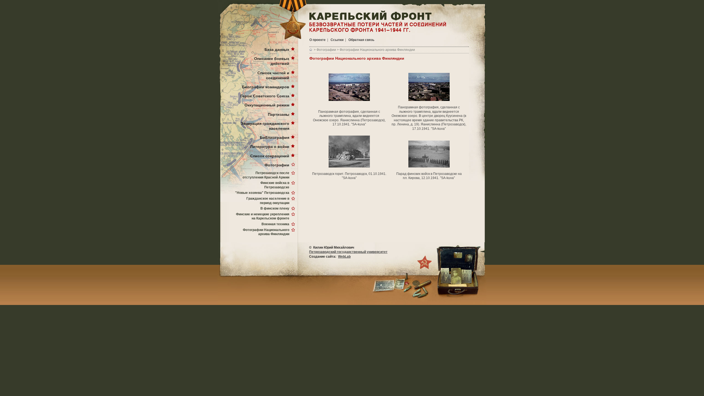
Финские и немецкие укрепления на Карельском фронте (262, 216)
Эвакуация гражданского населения (265, 126)
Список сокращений (269, 156)
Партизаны (278, 114)
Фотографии (277, 165)
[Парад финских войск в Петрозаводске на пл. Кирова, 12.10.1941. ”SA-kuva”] (429, 154)
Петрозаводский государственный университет (348, 252)
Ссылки (337, 40)
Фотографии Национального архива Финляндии (266, 232)
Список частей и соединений (273, 75)
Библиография (274, 137)
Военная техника (275, 224)
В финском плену (274, 208)
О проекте (317, 40)
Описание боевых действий (271, 61)
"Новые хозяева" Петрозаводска (262, 193)
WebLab (344, 256)
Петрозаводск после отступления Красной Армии (266, 175)
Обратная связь (361, 40)
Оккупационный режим (266, 105)
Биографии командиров (265, 87)
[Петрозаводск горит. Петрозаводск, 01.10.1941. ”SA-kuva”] (349, 151)
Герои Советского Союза (264, 96)
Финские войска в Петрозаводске (274, 185)
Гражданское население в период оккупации (267, 201)
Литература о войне (269, 146)
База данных (277, 49)
